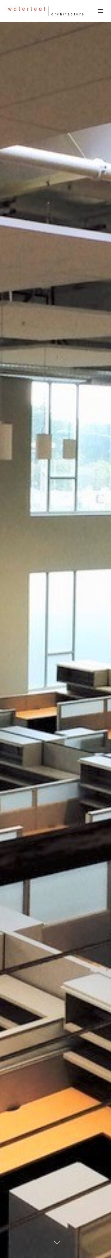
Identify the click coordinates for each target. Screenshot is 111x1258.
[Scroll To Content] (56, 1242)
